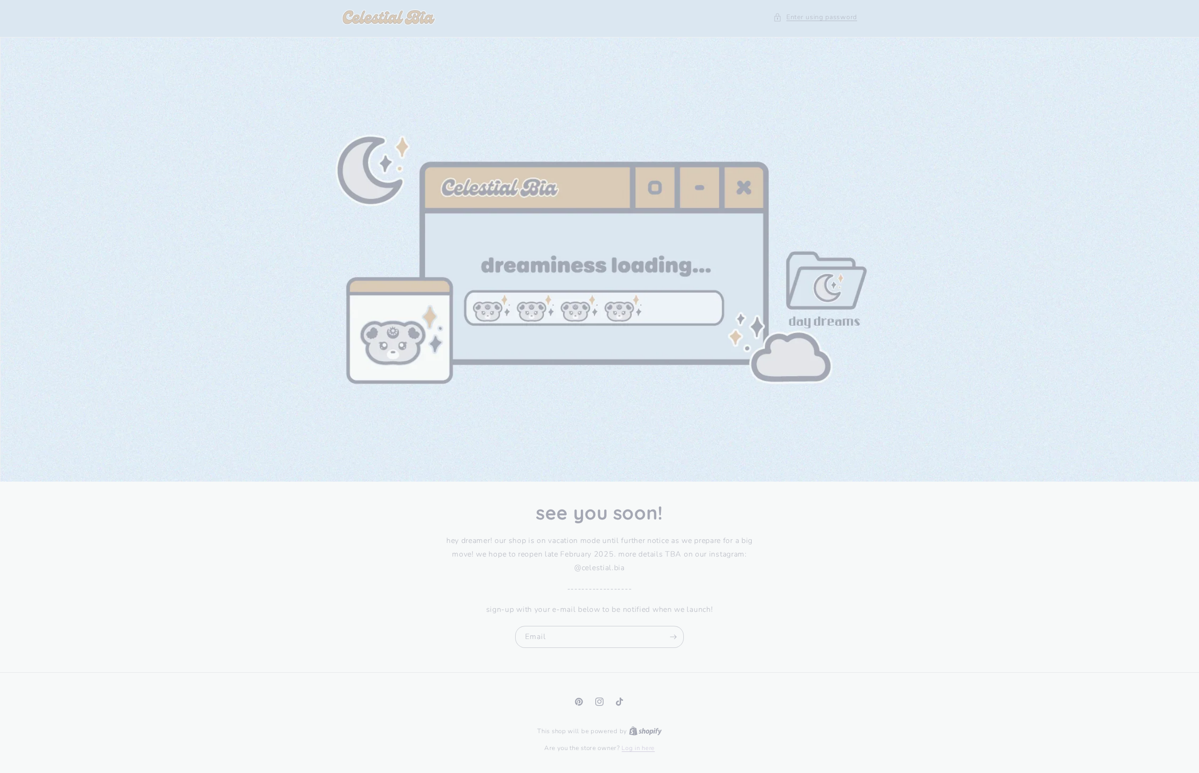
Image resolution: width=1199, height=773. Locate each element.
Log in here (638, 748)
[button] (815, 17)
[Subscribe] (673, 637)
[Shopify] (645, 731)
